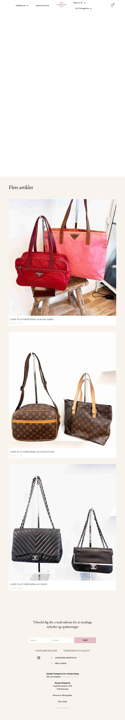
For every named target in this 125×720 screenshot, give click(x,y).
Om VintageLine (82, 8)
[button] (64, 657)
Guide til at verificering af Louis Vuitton (32, 451)
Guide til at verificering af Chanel (28, 584)
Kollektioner (21, 6)
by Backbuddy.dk (62, 708)
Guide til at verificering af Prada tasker (32, 319)
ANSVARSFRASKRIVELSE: (66, 657)
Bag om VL (78, 3)
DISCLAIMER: (61, 663)
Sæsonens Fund (42, 6)
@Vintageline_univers (70, 677)
